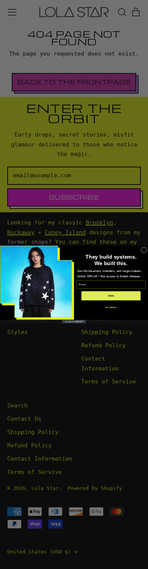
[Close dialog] (143, 250)
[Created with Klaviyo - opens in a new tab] (74, 321)
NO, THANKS (111, 307)
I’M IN (111, 295)
